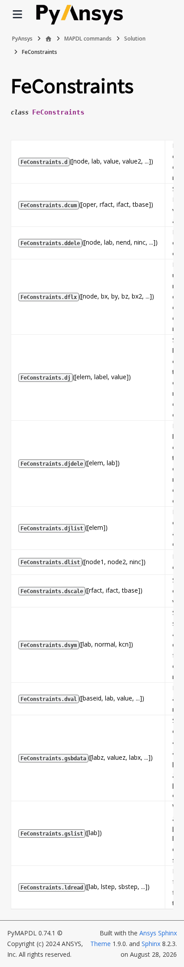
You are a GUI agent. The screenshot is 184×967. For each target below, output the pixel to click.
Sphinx (151, 943)
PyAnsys (22, 38)
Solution (135, 38)
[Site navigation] (17, 14)
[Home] (48, 38)
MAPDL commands (88, 38)
